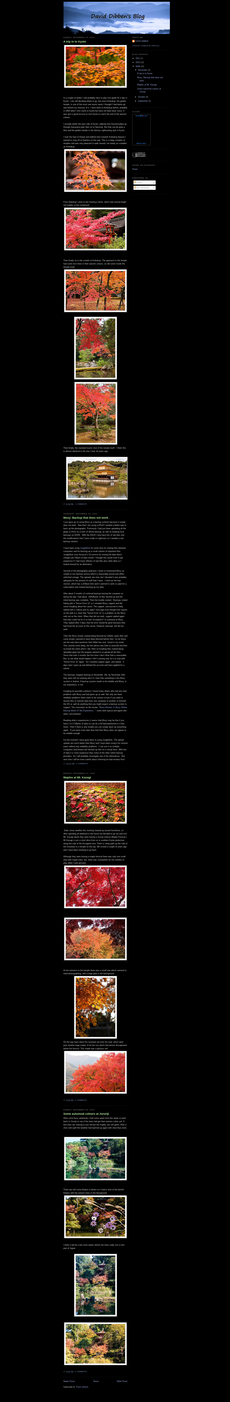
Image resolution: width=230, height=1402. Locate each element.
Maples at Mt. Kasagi (77, 777)
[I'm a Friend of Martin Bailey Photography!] (139, 156)
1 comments (81, 504)
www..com (141, 116)
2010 (138, 62)
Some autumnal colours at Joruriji (86, 1113)
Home (96, 1381)
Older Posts (122, 1381)
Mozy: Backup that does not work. (86, 517)
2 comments (82, 763)
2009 (138, 66)
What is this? (141, 143)
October (142, 97)
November (143, 70)
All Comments (142, 188)
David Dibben (141, 41)
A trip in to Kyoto (74, 41)
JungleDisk (85, 548)
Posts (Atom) (82, 1387)
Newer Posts (69, 1381)
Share (135, 169)
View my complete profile (145, 46)
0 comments (81, 1100)
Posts (139, 182)
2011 (138, 58)
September (143, 101)
